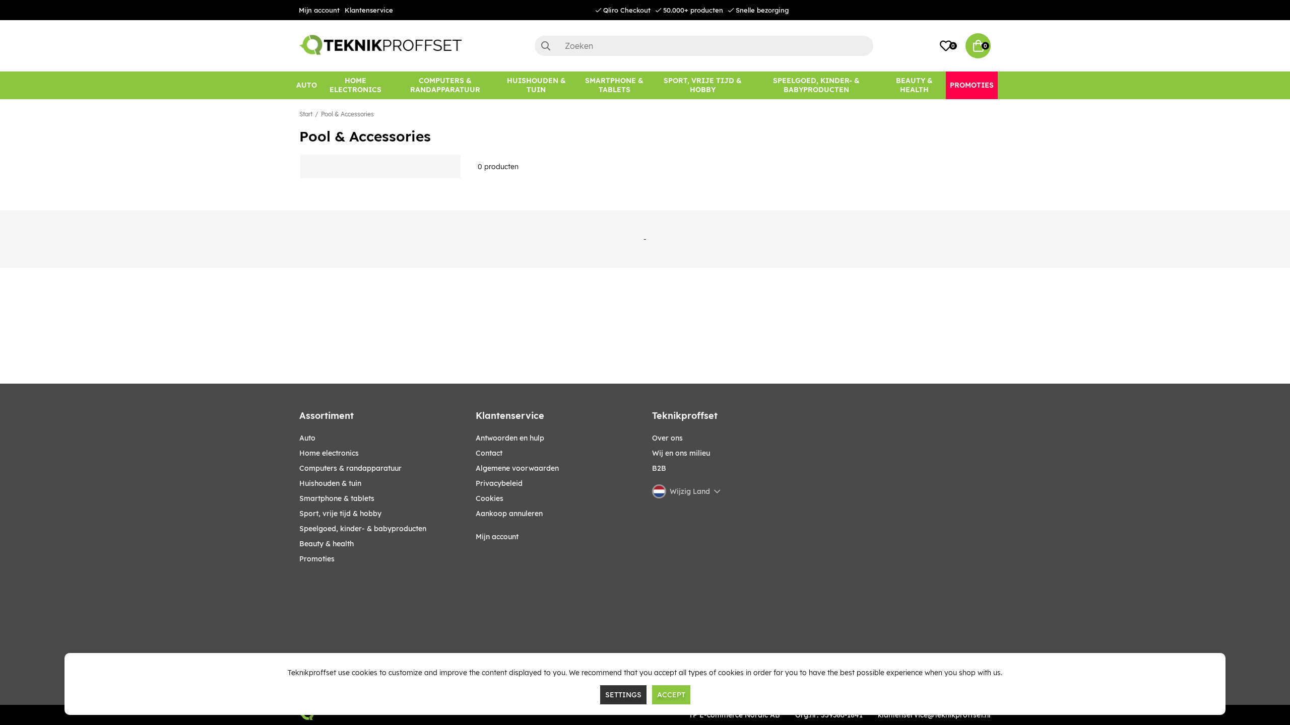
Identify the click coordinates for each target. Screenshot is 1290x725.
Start (305, 114)
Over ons (667, 438)
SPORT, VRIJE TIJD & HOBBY (340, 513)
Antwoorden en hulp (510, 438)
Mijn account (319, 10)
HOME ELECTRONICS (329, 453)
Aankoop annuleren (509, 513)
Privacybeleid (499, 483)
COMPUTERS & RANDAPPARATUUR (350, 468)
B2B (659, 468)
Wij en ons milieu (681, 453)
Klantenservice (369, 10)
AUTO (307, 438)
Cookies (489, 498)
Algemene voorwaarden (517, 468)
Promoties (317, 558)
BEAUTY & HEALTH (326, 543)
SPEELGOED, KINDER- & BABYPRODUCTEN (362, 528)
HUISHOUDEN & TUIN (330, 483)
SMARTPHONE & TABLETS (336, 498)
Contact (489, 453)
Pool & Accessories (347, 114)
